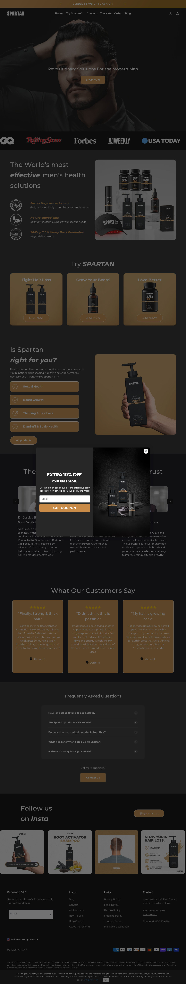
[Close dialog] (146, 451)
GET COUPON (64, 507)
